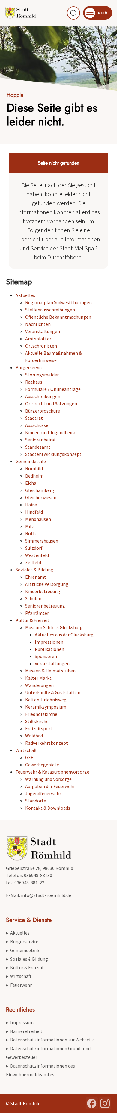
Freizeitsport (38, 728)
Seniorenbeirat (40, 440)
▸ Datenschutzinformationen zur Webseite (50, 1040)
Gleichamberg (39, 490)
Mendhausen (38, 519)
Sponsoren (46, 656)
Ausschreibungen (42, 396)
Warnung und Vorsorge (48, 779)
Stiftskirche (37, 721)
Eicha (30, 483)
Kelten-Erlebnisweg (46, 700)
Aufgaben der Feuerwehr (50, 786)
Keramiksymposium (45, 707)
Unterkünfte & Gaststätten (52, 692)
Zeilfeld (33, 562)
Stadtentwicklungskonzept (53, 454)
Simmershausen (41, 541)
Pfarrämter (37, 613)
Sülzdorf (34, 548)
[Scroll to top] (104, 1100)
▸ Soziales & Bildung (27, 959)
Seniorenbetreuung (45, 606)
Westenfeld (37, 555)
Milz (29, 526)
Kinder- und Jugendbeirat (51, 432)
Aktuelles (25, 295)
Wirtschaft (26, 750)
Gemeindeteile (31, 461)
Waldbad (34, 736)
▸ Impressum (20, 1022)
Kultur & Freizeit (33, 620)
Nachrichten (38, 324)
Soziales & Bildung (34, 570)
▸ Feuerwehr (19, 985)
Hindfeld (34, 512)
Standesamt (37, 447)
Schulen (33, 598)
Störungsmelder (42, 375)
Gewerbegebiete (42, 765)
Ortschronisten (41, 346)
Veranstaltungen (42, 331)
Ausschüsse (36, 425)
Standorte (35, 801)
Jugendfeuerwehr (43, 793)
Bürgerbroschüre (42, 411)
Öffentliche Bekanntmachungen (58, 317)
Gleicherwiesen (40, 497)
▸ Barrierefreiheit (24, 1031)
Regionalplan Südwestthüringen (58, 302)
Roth (30, 533)
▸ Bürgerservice (22, 941)
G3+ (29, 757)
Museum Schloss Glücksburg (54, 627)
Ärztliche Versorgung (46, 584)
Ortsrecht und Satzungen (51, 403)
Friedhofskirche (41, 714)
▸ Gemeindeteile (23, 950)
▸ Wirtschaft (19, 976)
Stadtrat (34, 418)
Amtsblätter (38, 338)
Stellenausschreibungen (50, 310)
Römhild (34, 468)
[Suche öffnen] (73, 13)
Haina (31, 505)
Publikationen (49, 649)
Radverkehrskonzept (46, 743)
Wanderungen (39, 685)
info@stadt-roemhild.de (46, 895)
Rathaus (33, 382)
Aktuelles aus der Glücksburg (64, 635)
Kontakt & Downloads (47, 808)
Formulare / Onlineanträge (53, 389)
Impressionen (49, 642)
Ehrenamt (35, 577)
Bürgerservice (30, 367)
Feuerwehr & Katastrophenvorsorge (52, 772)
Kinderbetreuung (42, 591)
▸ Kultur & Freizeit (25, 967)
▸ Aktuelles (18, 933)
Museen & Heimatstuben (50, 671)
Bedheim (34, 476)
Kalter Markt (38, 678)
